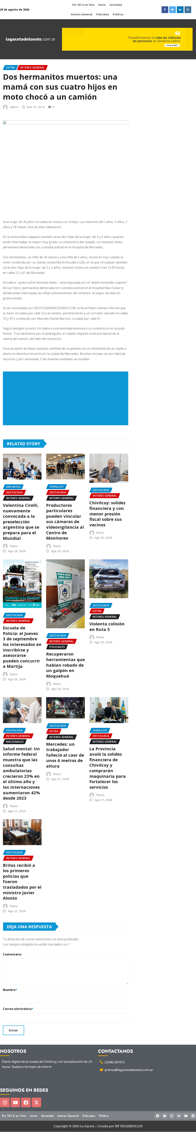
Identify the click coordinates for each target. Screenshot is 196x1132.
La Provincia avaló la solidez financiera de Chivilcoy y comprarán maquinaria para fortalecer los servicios (107, 768)
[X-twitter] (36, 1102)
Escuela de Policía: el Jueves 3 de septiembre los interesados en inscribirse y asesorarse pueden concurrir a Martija (22, 647)
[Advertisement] (67, 398)
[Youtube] (15, 1102)
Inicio (102, 5)
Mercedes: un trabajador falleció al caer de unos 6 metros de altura (65, 755)
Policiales (102, 14)
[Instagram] (5, 1102)
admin (14, 107)
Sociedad (115, 5)
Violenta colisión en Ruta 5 (107, 626)
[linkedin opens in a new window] (180, 9)
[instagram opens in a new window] (188, 9)
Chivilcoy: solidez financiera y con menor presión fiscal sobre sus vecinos (107, 513)
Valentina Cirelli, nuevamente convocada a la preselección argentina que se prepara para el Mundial (21, 521)
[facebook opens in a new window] (165, 9)
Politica (118, 14)
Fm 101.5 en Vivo (83, 5)
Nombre (10, 990)
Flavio (14, 546)
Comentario (12, 954)
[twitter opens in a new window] (172, 9)
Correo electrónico (18, 1009)
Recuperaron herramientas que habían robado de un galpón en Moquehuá (65, 665)
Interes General (81, 14)
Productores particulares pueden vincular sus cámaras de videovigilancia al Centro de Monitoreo (65, 521)
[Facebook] (26, 1102)
